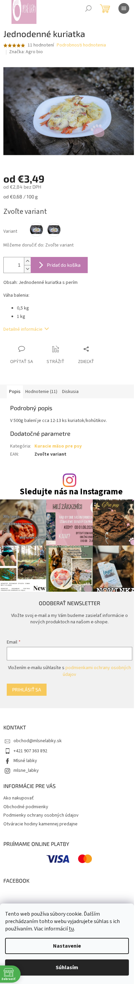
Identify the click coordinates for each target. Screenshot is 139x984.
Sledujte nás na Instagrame (71, 492)
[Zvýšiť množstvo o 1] (27, 261)
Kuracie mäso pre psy (58, 446)
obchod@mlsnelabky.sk (37, 740)
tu (71, 928)
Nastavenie (67, 946)
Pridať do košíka (64, 265)
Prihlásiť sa (26, 689)
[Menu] (124, 8)
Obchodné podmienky (25, 806)
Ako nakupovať (18, 798)
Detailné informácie (23, 329)
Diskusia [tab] (70, 391)
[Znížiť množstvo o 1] (27, 269)
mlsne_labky (26, 770)
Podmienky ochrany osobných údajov (41, 815)
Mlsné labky (25, 760)
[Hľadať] (88, 8)
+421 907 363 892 (30, 751)
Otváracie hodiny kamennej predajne (40, 824)
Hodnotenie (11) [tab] (41, 391)
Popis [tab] (15, 391)
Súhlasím (67, 967)
